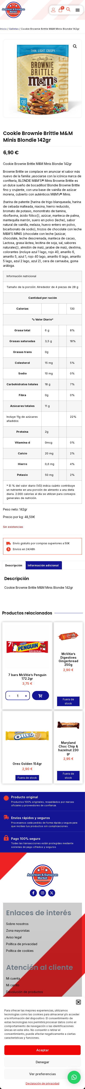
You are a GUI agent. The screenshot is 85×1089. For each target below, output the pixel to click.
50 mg (49, 474)
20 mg (49, 453)
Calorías (22, 308)
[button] (78, 1002)
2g (46, 431)
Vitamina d (22, 442)
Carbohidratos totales (22, 384)
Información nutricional (21, 276)
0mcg (48, 442)
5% (72, 362)
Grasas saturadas (22, 341)
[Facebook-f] (33, 892)
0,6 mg (49, 464)
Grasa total (22, 330)
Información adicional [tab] (43, 565)
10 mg (49, 373)
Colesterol (22, 362)
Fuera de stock (68, 701)
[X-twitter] (51, 892)
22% (73, 416)
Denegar (42, 1062)
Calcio (22, 453)
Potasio (22, 474)
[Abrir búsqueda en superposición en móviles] (68, 10)
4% (72, 464)
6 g (47, 330)
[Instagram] (42, 892)
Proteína (22, 431)
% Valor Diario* (42, 319)
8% (72, 330)
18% (73, 341)
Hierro (22, 464)
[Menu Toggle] (77, 10)
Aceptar (42, 1050)
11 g (47, 406)
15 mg (49, 362)
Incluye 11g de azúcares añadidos (22, 419)
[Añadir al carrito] (40, 695)
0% (72, 373)
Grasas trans (22, 352)
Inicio (3, 28)
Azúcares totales (22, 406)
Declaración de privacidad (42, 1083)
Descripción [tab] (13, 565)
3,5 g (48, 341)
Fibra (22, 395)
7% (72, 384)
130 (72, 308)
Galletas (14, 28)
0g (46, 352)
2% (72, 453)
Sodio (22, 373)
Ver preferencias (42, 1074)
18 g (47, 384)
